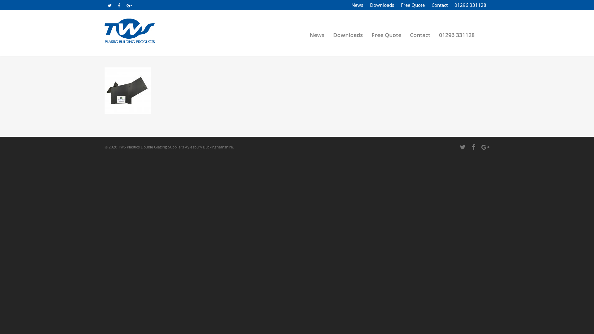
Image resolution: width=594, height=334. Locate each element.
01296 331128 (470, 5)
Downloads (382, 5)
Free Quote (413, 5)
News (357, 5)
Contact (440, 5)
